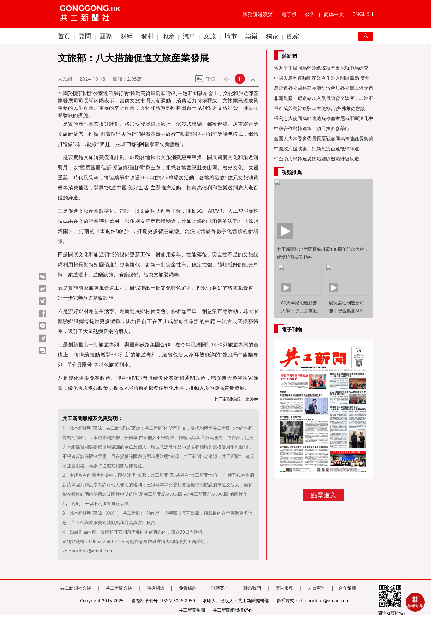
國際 (105, 36)
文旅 (210, 36)
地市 (230, 36)
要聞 (85, 36)
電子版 (289, 14)
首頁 (64, 36)
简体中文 (334, 14)
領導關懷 (155, 588)
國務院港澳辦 (258, 14)
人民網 (65, 79)
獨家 (272, 36)
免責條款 (188, 588)
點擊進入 (323, 495)
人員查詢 (316, 588)
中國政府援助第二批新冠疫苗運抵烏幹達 (316, 148)
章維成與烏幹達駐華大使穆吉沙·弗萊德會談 (319, 108)
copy (42, 350)
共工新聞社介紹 (75, 588)
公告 (310, 14)
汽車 (189, 36)
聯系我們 (252, 588)
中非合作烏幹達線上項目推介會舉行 (312, 128)
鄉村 (147, 36)
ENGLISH (362, 14)
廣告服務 (284, 588)
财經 (126, 36)
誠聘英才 (220, 588)
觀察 (293, 36)
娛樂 (251, 36)
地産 (168, 36)
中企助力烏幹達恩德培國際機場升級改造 (316, 158)
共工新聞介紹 (119, 588)
